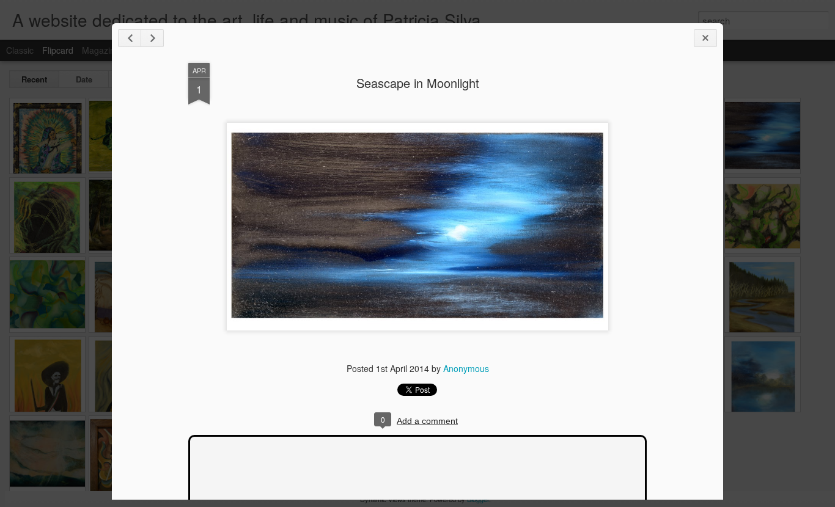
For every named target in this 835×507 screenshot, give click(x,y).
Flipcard (57, 50)
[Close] (705, 38)
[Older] (152, 38)
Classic (20, 50)
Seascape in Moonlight (417, 83)
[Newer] (129, 38)
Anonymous (466, 368)
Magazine (101, 50)
